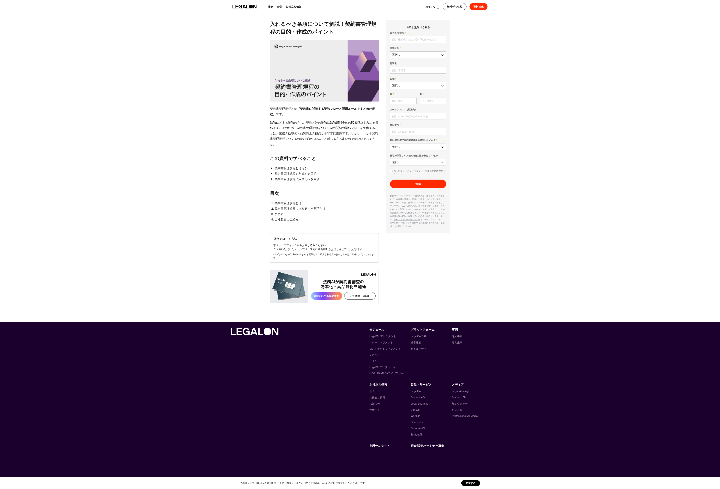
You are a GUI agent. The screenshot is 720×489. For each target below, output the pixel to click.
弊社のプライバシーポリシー (407, 219)
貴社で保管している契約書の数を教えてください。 (416, 155)
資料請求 (478, 6)
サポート (374, 410)
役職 (392, 78)
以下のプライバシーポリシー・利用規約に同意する (419, 171)
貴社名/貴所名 (397, 33)
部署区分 (394, 48)
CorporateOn (418, 397)
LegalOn (416, 391)
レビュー (374, 355)
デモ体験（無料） (360, 296)
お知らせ (374, 403)
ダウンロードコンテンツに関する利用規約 (409, 222)
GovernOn (417, 422)
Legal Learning (419, 403)
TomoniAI (416, 434)
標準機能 (416, 342)
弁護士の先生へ (379, 445)
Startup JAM (459, 397)
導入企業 (457, 342)
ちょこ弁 (457, 410)
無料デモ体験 (455, 6)
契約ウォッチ (460, 403)
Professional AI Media (465, 416)
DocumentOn (418, 428)
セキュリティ (418, 348)
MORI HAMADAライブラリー (386, 373)
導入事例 (457, 336)
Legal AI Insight (461, 391)
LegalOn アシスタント (382, 336)
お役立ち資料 (377, 397)
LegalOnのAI (418, 336)
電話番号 (394, 125)
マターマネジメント (381, 342)
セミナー (374, 391)
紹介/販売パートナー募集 (427, 445)
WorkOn (415, 416)
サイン (373, 361)
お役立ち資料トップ (293, 14)
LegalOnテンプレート (382, 367)
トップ (273, 14)
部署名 (393, 63)
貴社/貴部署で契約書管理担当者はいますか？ (413, 140)
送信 (418, 184)
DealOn (415, 410)
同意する (471, 483)
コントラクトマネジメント (385, 348)
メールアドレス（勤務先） (403, 109)
